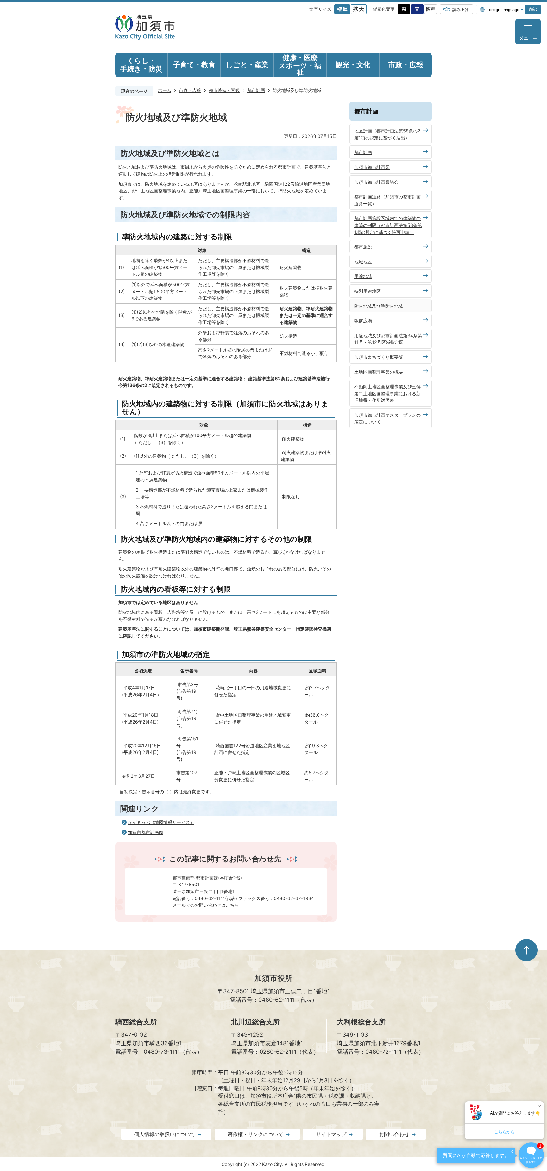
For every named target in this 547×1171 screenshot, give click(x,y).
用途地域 (363, 276)
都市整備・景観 (224, 90)
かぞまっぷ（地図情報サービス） (161, 822)
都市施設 (363, 246)
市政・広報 (190, 90)
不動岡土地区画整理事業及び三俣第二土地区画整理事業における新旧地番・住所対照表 (387, 393)
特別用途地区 (367, 291)
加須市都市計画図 (145, 832)
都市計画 (256, 90)
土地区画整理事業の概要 (378, 372)
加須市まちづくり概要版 (378, 357)
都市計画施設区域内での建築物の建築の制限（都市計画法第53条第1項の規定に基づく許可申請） (388, 225)
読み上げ (460, 9)
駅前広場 (363, 320)
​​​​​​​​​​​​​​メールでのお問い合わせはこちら (206, 905)
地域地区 (363, 261)
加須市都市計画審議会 (376, 182)
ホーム (164, 90)
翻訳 (533, 9)
